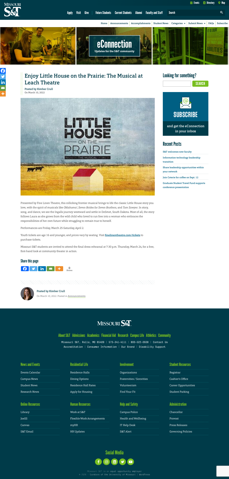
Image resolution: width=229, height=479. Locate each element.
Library (25, 412)
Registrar (175, 372)
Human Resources (80, 404)
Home (104, 23)
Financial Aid (108, 335)
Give (87, 12)
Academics (93, 335)
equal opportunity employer (126, 471)
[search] (221, 13)
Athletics (151, 335)
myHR (74, 425)
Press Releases (178, 425)
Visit (78, 12)
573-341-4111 (117, 342)
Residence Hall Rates (83, 385)
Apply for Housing (81, 392)
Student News (161, 23)
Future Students (103, 12)
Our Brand (127, 347)
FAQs (211, 23)
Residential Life (79, 364)
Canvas (25, 425)
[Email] (3, 88)
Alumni (138, 12)
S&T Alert (125, 431)
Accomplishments (140, 23)
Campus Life (137, 335)
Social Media (114, 452)
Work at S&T (78, 412)
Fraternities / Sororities (134, 379)
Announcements (119, 23)
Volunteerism (128, 385)
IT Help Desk (127, 425)
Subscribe (222, 23)
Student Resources (180, 364)
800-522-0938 (139, 342)
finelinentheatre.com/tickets (122, 235)
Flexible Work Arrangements (87, 418)
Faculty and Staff (154, 12)
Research (123, 335)
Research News (30, 392)
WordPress (144, 475)
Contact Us (160, 342)
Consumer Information (102, 347)
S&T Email (27, 431)
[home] (24, 9)
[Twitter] (3, 76)
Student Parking (179, 392)
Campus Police (129, 412)
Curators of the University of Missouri (112, 475)
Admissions (78, 335)
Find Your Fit (127, 392)
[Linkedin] (3, 82)
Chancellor (176, 412)
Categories (177, 23)
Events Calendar (30, 372)
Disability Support (152, 347)
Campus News (29, 379)
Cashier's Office (179, 379)
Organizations (128, 372)
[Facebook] (3, 71)
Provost (174, 418)
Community (164, 335)
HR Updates (77, 431)
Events (196, 2)
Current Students (123, 12)
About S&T (64, 335)
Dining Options (79, 379)
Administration (178, 404)
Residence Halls (80, 372)
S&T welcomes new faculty (177, 151)
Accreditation (73, 347)
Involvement (127, 364)
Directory (211, 2)
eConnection (114, 43)
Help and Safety (129, 404)
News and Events (30, 364)
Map (223, 2)
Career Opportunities (182, 385)
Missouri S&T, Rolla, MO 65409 (82, 342)
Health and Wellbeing (133, 418)
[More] (3, 94)
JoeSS (24, 418)
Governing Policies (181, 431)
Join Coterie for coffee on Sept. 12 (180, 177)
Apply (70, 12)
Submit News (195, 23)
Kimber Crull (45, 89)
